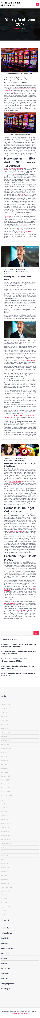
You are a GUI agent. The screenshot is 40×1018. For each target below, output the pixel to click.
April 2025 (4, 768)
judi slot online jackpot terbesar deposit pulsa (20, 89)
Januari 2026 (5, 732)
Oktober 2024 (5, 792)
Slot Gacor (5, 973)
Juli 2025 (4, 756)
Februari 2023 (5, 867)
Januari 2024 (5, 827)
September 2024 (6, 796)
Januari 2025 (5, 780)
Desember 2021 (6, 883)
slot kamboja (20, 610)
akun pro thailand (25, 570)
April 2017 (4, 915)
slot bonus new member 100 (27, 231)
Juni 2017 (4, 911)
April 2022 (4, 879)
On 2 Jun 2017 (8, 270)
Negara (4, 963)
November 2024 (6, 788)
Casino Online (10, 272)
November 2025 (6, 740)
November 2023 (6, 835)
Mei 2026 (4, 716)
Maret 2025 (5, 772)
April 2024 (4, 816)
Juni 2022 (4, 871)
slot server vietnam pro (11, 603)
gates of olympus (7, 933)
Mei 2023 (4, 859)
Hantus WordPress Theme (20, 1013)
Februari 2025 (5, 776)
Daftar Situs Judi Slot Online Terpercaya (20, 416)
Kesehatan (5, 953)
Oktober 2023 (5, 839)
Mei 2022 (4, 875)
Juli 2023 (4, 851)
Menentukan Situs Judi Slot (16, 83)
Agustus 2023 (5, 847)
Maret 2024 (5, 820)
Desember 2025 (6, 736)
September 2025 (6, 748)
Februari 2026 (5, 728)
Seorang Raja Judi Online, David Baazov (17, 278)
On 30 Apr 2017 (8, 458)
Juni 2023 (4, 855)
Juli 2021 (4, 895)
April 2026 (4, 720)
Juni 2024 (4, 808)
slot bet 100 (5, 968)
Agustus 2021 (5, 891)
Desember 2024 (6, 784)
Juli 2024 (4, 804)
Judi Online (17, 272)
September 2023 (6, 843)
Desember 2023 (6, 831)
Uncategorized (10, 80)
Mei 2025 (4, 764)
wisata (3, 994)
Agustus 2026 (5, 705)
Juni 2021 (4, 899)
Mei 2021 (4, 903)
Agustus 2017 (5, 907)
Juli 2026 (4, 708)
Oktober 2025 (5, 744)
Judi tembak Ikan (7, 948)
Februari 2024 (5, 823)
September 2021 (6, 887)
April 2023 (4, 863)
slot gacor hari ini (24, 194)
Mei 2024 (4, 812)
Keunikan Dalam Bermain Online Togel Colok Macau (20, 464)
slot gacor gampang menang (27, 360)
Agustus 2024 (5, 800)
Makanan (4, 958)
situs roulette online (16, 531)
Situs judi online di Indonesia (13, 168)
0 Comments (23, 80)
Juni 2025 (4, 760)
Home (16, 29)
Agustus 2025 (5, 752)
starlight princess (8, 984)
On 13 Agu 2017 (8, 78)
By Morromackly (21, 78)
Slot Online (7, 216)
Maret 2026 (5, 724)
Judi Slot (4, 943)
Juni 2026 (4, 712)
